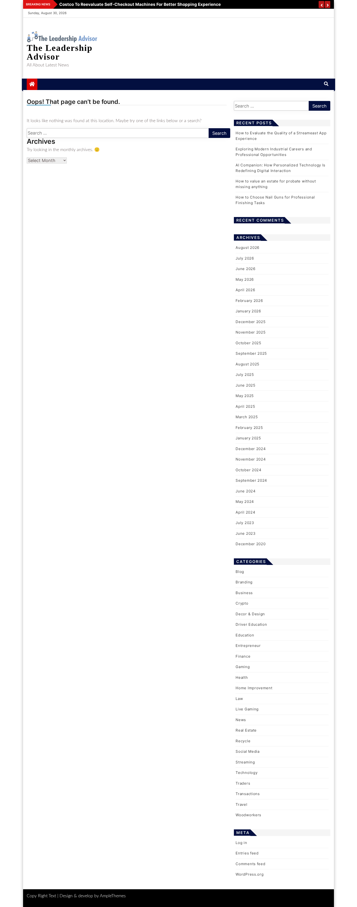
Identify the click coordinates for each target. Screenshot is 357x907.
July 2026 (245, 258)
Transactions (248, 793)
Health (242, 677)
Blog (240, 571)
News (241, 719)
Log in (241, 842)
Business (244, 592)
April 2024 (245, 512)
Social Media (247, 751)
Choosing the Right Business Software (97, 4)
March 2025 (247, 417)
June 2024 (245, 491)
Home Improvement (254, 688)
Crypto (242, 603)
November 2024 (251, 459)
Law (239, 698)
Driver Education (251, 624)
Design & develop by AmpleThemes (93, 896)
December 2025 (250, 321)
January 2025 (248, 438)
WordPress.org (250, 874)
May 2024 (245, 501)
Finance (243, 656)
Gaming (243, 666)
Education (245, 635)
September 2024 (251, 480)
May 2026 (245, 279)
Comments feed (250, 864)
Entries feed (247, 853)
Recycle (243, 741)
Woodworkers (248, 815)
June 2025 (245, 385)
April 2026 (245, 290)
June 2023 (245, 533)
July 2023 (245, 522)
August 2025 (247, 364)
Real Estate (246, 730)
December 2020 (250, 544)
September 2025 (251, 353)
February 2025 (249, 427)
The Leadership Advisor (60, 52)
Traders (243, 783)
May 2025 (245, 395)
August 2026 (247, 247)
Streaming (245, 762)
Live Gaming (247, 709)
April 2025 (245, 406)
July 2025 (245, 374)
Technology (246, 772)
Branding (244, 582)
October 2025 (248, 343)
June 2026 (245, 268)
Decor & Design (250, 614)
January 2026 (248, 311)
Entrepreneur (248, 645)
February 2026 (249, 300)
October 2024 (248, 470)
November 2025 (250, 332)
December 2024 (251, 448)
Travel (241, 804)
